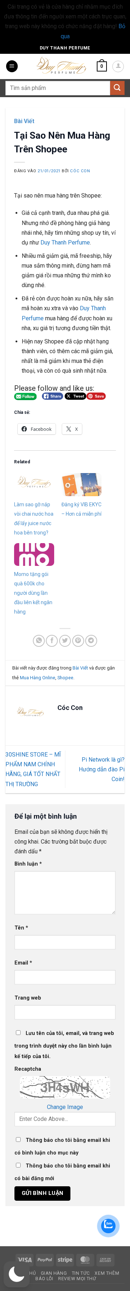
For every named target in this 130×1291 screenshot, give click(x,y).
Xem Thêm (107, 1273)
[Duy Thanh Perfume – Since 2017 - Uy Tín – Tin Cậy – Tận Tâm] (61, 65)
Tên (21, 928)
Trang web (27, 998)
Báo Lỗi (44, 1278)
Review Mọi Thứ (77, 1278)
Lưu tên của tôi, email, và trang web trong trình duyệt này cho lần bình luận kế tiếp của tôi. (64, 1044)
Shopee (65, 677)
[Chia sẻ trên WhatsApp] (39, 641)
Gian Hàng (54, 1273)
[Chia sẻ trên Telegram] (91, 641)
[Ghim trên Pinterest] (78, 641)
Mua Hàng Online (37, 677)
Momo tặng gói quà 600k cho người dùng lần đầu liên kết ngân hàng (33, 593)
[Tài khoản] (118, 66)
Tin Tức (81, 1273)
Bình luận (28, 864)
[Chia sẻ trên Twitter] (65, 641)
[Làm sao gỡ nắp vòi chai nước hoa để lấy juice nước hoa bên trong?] (34, 484)
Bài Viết (24, 121)
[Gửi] (117, 88)
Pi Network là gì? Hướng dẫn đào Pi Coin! (102, 769)
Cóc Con (80, 171)
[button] (12, 66)
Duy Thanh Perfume (65, 48)
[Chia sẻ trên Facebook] (52, 641)
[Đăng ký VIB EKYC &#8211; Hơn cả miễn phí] (81, 484)
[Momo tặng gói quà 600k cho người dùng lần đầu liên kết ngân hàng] (34, 554)
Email (23, 963)
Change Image (65, 1107)
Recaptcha (27, 1069)
